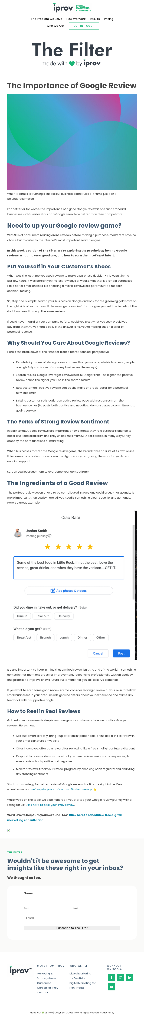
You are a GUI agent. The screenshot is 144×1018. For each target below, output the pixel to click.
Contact (42, 992)
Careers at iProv (47, 988)
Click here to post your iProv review (49, 805)
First (26, 908)
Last (75, 908)
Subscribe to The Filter (72, 928)
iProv (72, 8)
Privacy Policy (107, 1012)
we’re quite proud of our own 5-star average (61, 789)
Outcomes (44, 983)
